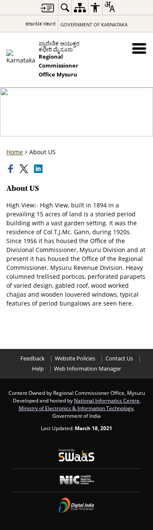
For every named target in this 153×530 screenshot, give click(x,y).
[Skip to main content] (47, 8)
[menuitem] (65, 7)
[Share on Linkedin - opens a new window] (39, 169)
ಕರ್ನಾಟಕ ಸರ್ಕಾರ (41, 23)
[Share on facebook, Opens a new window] (11, 169)
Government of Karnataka (94, 24)
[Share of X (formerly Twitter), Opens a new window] (25, 169)
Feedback (32, 358)
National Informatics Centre (106, 400)
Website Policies (75, 358)
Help (38, 368)
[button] (139, 48)
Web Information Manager (87, 368)
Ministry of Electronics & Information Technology (76, 408)
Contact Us (119, 358)
